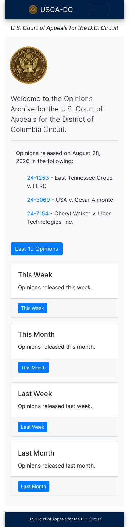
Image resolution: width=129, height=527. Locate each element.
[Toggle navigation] (98, 9)
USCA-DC (55, 9)
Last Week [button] (32, 427)
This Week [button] (32, 308)
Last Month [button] (33, 486)
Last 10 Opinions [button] (36, 248)
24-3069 (38, 199)
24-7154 (38, 213)
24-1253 (38, 177)
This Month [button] (33, 367)
